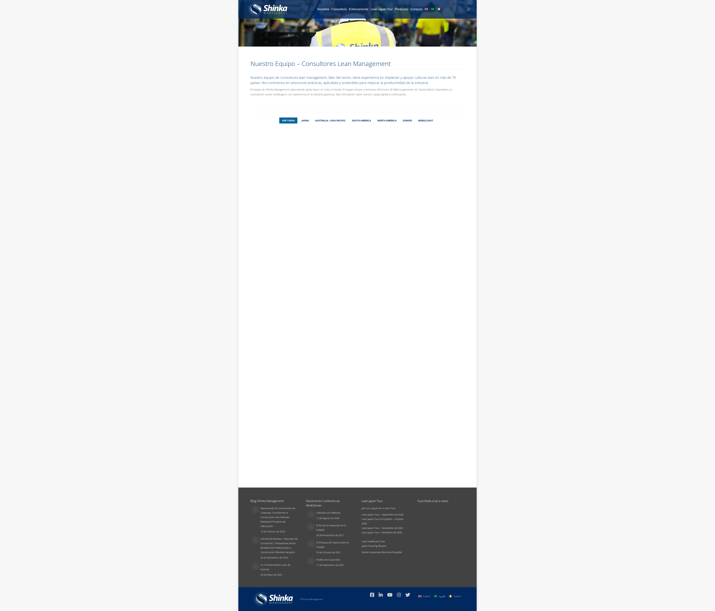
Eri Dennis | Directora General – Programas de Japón (354, 159)
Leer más (255, 185)
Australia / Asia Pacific (330, 120)
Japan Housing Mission (374, 545)
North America (387, 120)
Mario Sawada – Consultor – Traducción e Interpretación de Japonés (445, 371)
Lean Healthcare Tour (373, 541)
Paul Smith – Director (264, 155)
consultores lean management (303, 77)
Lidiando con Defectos (328, 512)
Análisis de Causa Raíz (328, 559)
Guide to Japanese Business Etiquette (382, 552)
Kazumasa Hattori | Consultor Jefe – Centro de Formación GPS (444, 230)
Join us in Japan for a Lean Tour (378, 508)
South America (361, 120)
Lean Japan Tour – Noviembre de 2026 (382, 528)
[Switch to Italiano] (439, 9)
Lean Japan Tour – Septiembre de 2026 (382, 514)
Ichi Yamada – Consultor (398, 226)
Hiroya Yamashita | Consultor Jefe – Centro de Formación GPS (311, 300)
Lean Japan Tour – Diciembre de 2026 (382, 532)
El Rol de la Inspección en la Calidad (331, 527)
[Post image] (255, 509)
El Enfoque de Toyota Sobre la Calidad (332, 545)
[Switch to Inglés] (426, 9)
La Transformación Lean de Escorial (275, 567)
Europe (407, 120)
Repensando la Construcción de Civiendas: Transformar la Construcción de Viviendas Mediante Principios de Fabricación (277, 517)
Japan (305, 120)
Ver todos (288, 120)
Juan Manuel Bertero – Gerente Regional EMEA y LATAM (311, 159)
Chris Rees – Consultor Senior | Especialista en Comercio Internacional (398, 300)
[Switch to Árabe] (433, 9)
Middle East (425, 120)
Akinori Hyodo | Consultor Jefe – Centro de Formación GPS (400, 159)
